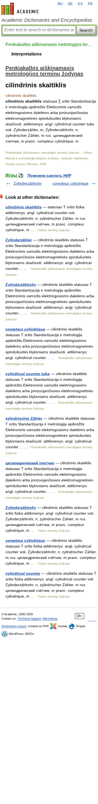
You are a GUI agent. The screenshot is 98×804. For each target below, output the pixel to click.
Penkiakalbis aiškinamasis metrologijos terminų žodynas (49, 44)
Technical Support (29, 618)
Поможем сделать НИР (49, 175)
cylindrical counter (22, 573)
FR (90, 4)
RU (60, 4)
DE (70, 4)
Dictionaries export (13, 626)
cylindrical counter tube (27, 374)
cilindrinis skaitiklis (23, 207)
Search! (86, 30)
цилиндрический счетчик (29, 463)
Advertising (49, 618)
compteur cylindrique (70, 183)
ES (80, 4)
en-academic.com (21, 9)
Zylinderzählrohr (28, 183)
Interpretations (26, 54)
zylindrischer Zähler (23, 418)
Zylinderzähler (18, 240)
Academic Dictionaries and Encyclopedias (46, 20)
